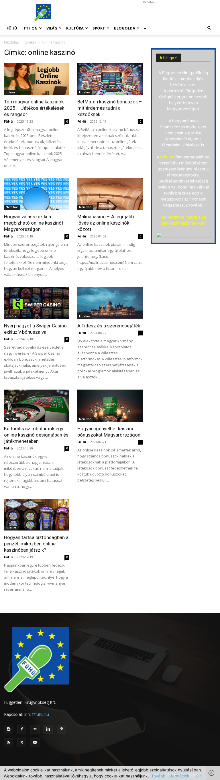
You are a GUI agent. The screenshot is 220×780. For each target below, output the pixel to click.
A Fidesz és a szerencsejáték (108, 326)
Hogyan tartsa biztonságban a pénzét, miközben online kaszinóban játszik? (36, 544)
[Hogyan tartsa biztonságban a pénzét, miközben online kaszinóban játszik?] (36, 515)
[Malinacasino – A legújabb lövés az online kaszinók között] (110, 194)
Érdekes (85, 92)
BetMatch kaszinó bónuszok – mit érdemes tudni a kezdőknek (109, 108)
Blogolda (124, 28)
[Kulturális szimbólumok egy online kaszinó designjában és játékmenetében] (36, 406)
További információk (170, 775)
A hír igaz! (168, 58)
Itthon (30, 28)
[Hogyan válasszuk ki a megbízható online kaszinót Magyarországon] (36, 194)
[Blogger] (8, 729)
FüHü (12, 28)
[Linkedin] (48, 729)
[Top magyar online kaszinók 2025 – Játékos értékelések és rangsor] (36, 79)
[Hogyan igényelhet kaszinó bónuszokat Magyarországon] (110, 406)
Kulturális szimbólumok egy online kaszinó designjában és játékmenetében (36, 435)
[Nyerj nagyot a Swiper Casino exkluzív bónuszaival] (36, 303)
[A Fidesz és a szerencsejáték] (110, 303)
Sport (99, 28)
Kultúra (75, 28)
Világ (51, 28)
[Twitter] (21, 742)
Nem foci (12, 207)
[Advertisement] (149, 12)
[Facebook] (21, 729)
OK (199, 775)
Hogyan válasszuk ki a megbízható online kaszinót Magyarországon (33, 223)
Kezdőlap (11, 42)
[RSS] (8, 742)
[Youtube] (35, 742)
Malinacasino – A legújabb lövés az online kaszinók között (105, 223)
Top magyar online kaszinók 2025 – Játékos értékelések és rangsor (34, 108)
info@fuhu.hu (36, 714)
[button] (209, 28)
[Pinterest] (61, 729)
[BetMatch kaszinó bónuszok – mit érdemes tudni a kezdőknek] (110, 79)
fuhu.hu (167, 156)
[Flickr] (35, 729)
